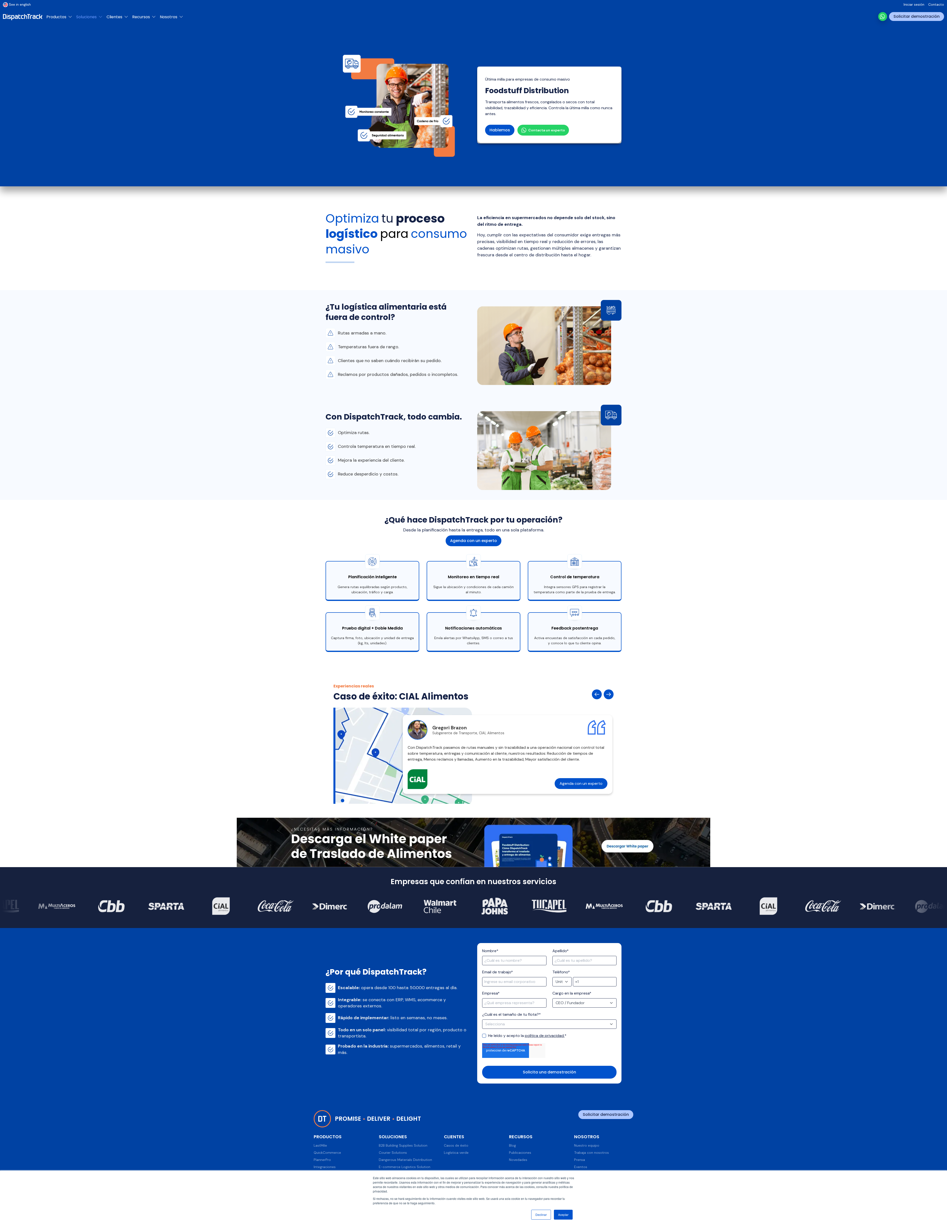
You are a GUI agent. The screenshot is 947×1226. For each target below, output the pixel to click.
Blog (512, 1145)
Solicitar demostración (916, 16)
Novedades (518, 1159)
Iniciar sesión (914, 4)
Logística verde (456, 1152)
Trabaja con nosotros (591, 1152)
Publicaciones (520, 1152)
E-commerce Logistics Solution (404, 1167)
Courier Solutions (393, 1152)
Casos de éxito (456, 1145)
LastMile (320, 1145)
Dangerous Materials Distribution (405, 1159)
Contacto (936, 4)
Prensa (579, 1159)
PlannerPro (322, 1159)
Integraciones (325, 1167)
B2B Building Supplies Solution (403, 1145)
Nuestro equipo (586, 1145)
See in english (20, 4)
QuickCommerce (327, 1152)
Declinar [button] (541, 1214)
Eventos (580, 1167)
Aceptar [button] (563, 1214)
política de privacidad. (545, 1035)
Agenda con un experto (473, 540)
